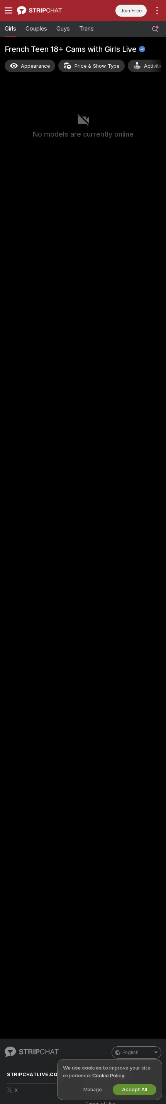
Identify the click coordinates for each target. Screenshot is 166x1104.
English (130, 1052)
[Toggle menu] (8, 10)
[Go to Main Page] (50, 10)
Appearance (35, 66)
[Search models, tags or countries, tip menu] (155, 29)
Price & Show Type (97, 66)
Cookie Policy (108, 1075)
